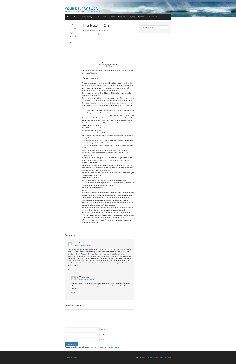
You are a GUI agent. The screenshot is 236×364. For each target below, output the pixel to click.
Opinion (112, 17)
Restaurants (121, 17)
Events (104, 17)
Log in (169, 358)
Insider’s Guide (153, 17)
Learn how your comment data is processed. (105, 347)
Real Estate (141, 17)
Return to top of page (71, 358)
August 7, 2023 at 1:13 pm (85, 279)
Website (103, 339)
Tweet (70, 42)
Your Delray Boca (81, 8)
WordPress (163, 358)
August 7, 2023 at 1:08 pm (82, 245)
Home (68, 17)
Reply (70, 269)
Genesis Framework (153, 358)
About (75, 17)
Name (103, 329)
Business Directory (86, 17)
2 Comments (72, 36)
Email (102, 334)
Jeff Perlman (96, 30)
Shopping (132, 17)
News (97, 17)
